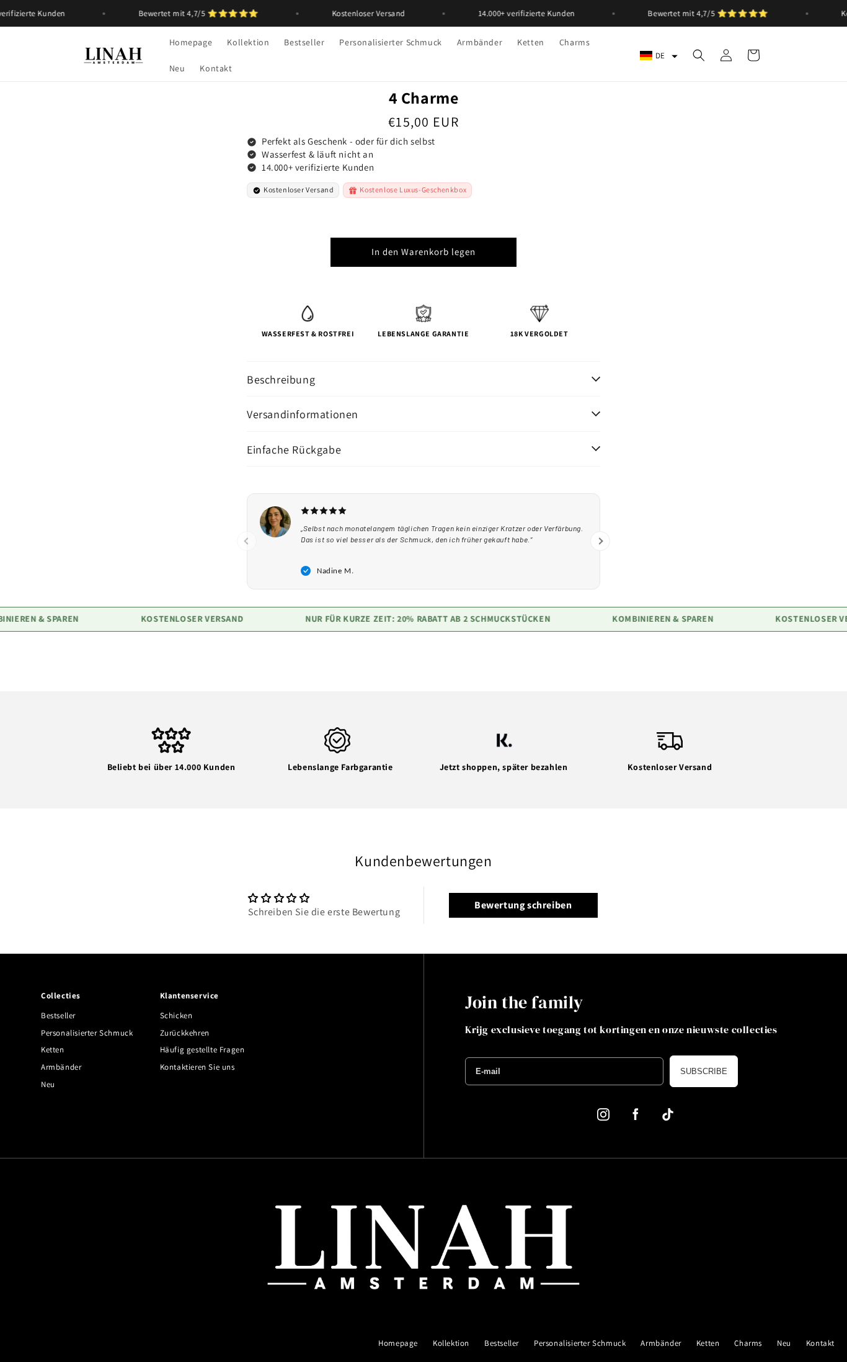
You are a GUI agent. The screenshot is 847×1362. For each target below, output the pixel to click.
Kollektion (451, 1343)
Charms (748, 1343)
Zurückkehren (185, 1033)
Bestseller (58, 1015)
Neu (48, 1084)
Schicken (176, 1015)
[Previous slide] (247, 541)
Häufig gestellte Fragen (202, 1049)
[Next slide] (600, 541)
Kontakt (820, 1343)
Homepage (398, 1343)
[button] (658, 55)
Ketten (52, 1049)
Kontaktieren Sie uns (197, 1067)
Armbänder (61, 1067)
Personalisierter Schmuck (87, 1033)
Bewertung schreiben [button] (523, 905)
